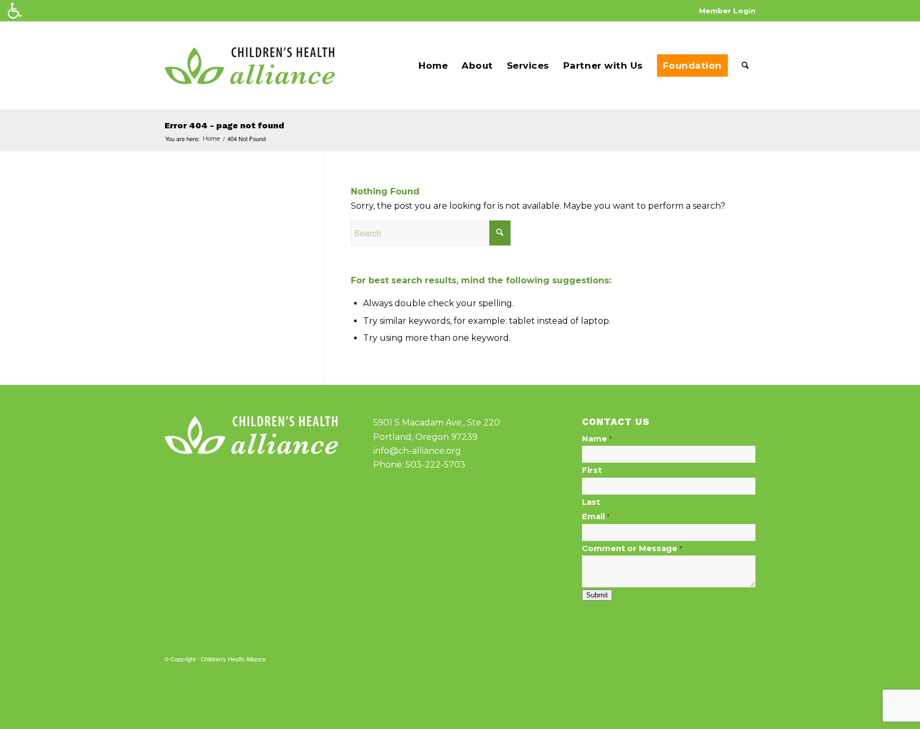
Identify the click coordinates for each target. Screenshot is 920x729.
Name (597, 439)
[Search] (745, 66)
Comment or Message (632, 548)
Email (596, 516)
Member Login (727, 10)
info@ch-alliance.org (417, 451)
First (592, 470)
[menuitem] (724, 11)
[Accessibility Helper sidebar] (15, 10)
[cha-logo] (250, 66)
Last (591, 502)
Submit (597, 595)
